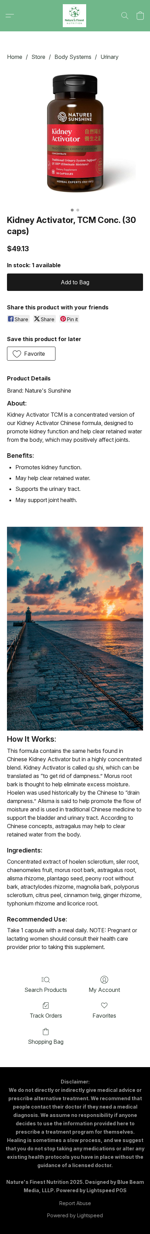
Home (14, 56)
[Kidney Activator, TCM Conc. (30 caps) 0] (75, 136)
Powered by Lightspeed (75, 1215)
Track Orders (46, 1015)
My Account (104, 989)
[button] (75, 15)
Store (38, 56)
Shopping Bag (45, 1041)
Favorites (104, 1015)
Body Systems (72, 56)
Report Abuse (75, 1203)
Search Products (45, 989)
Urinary (109, 56)
